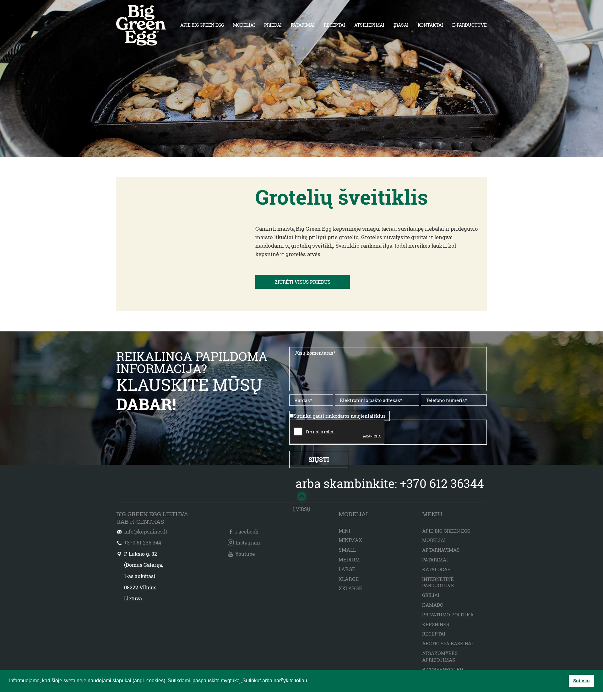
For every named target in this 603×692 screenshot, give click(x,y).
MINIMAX (350, 540)
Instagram (248, 542)
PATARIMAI (303, 25)
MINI (344, 530)
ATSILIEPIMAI (369, 25)
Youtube (245, 553)
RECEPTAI (334, 25)
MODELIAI (244, 25)
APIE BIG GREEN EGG (202, 25)
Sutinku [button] (581, 680)
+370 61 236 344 (142, 542)
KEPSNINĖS (435, 624)
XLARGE (349, 579)
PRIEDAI (273, 25)
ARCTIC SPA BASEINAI (447, 643)
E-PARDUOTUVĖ (469, 25)
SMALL (347, 549)
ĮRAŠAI (401, 25)
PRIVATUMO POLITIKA (448, 614)
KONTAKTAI (430, 25)
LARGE (347, 569)
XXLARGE (350, 588)
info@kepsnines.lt (145, 531)
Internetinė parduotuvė (438, 582)
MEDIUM (349, 559)
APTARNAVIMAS (440, 550)
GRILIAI (430, 595)
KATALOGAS (436, 569)
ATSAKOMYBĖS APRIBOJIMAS (440, 656)
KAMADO (432, 605)
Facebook (246, 531)
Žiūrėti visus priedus (302, 282)
